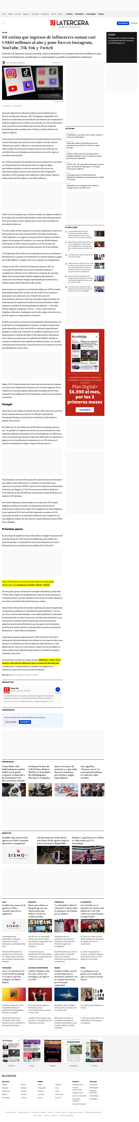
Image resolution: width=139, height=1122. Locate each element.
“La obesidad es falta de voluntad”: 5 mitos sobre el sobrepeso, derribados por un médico (66, 909)
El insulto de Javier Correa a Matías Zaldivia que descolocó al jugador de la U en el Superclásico (92, 940)
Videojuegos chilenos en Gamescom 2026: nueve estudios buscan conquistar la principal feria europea (13, 1021)
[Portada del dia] (85, 371)
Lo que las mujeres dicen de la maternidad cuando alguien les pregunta (92, 1020)
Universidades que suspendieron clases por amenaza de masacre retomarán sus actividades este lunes (14, 941)
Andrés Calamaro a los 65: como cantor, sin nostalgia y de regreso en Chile (39, 975)
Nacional (18, 14)
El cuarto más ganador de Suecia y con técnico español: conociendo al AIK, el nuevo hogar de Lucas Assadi (92, 955)
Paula (83, 968)
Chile (4, 902)
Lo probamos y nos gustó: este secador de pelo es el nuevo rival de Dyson (85, 136)
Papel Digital (91, 14)
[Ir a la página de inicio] (69, 23)
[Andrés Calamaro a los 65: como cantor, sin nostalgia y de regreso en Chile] (40, 994)
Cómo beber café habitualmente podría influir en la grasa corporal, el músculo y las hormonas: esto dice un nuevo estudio (13, 773)
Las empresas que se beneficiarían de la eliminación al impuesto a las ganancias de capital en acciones (85, 177)
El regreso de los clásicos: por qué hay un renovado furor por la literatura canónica (40, 1020)
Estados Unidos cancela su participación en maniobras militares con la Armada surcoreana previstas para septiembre (84, 156)
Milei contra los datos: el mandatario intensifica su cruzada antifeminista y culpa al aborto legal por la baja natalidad (65, 1023)
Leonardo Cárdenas (16, 62)
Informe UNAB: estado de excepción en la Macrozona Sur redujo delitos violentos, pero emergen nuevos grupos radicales (13, 956)
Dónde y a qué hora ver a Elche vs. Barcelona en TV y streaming (88, 841)
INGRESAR (134, 23)
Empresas (20, 675)
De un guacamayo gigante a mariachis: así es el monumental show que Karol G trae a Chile (39, 1009)
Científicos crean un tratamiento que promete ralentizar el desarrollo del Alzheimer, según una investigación (64, 941)
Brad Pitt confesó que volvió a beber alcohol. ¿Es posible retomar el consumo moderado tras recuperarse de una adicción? (66, 956)
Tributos (27, 675)
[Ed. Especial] (73, 1063)
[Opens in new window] (53, 1063)
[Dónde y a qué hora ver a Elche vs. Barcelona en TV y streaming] (88, 855)
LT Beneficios (79, 14)
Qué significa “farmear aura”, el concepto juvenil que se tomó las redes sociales (91, 772)
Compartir (7, 106)
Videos (60, 14)
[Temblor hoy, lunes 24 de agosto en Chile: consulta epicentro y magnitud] (18, 855)
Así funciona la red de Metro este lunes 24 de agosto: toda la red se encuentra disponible (53, 841)
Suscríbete (25, 722)
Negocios (26, 14)
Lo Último (69, 14)
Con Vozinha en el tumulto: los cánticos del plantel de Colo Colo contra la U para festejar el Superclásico (92, 911)
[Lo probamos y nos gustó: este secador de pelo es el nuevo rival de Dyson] (93, 994)
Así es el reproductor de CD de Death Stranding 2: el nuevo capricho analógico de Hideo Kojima (13, 977)
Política (10, 14)
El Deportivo (45, 14)
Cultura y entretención (38, 968)
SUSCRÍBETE (85, 410)
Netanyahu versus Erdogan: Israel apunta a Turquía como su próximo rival (83, 187)
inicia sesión (10, 722)
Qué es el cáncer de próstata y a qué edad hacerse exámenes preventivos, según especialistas (65, 772)
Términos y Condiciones (27, 701)
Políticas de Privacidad (41, 701)
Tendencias (59, 902)
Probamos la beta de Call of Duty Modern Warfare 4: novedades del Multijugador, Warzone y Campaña (39, 772)
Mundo (53, 14)
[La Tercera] (11, 1063)
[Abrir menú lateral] (3, 23)
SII (32, 675)
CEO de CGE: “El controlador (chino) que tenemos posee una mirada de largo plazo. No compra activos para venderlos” (85, 167)
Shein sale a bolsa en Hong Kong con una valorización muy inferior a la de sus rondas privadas (83, 146)
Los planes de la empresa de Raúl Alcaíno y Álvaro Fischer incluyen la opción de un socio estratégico (80, 289)
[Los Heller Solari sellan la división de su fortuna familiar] (99, 257)
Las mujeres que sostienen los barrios (92, 1006)
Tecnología (35, 14)
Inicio (4, 14)
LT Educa (101, 14)
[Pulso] (32, 1063)
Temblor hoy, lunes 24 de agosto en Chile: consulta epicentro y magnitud (15, 841)
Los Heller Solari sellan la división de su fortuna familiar (80, 256)
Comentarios (18, 106)
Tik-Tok (35, 675)
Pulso (4, 32)
